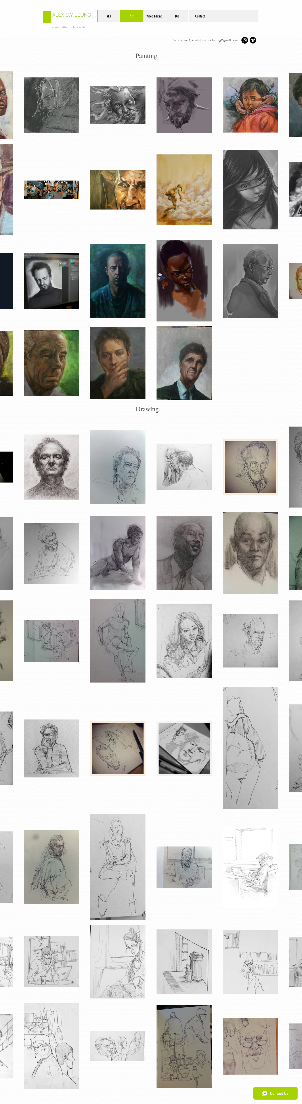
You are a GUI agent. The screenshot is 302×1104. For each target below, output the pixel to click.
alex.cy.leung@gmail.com (220, 40)
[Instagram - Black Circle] (244, 40)
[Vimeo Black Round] (253, 40)
